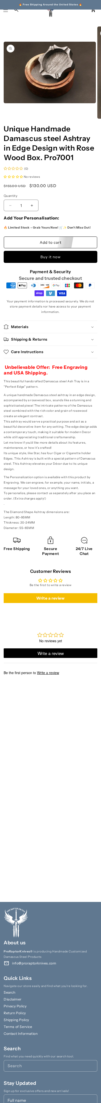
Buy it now (50, 257)
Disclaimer (13, 999)
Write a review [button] (50, 598)
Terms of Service (18, 1027)
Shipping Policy (16, 1020)
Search (9, 992)
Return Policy (15, 1013)
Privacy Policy (15, 1006)
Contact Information (21, 1033)
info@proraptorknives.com (34, 963)
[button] (5, 9)
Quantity (10, 196)
